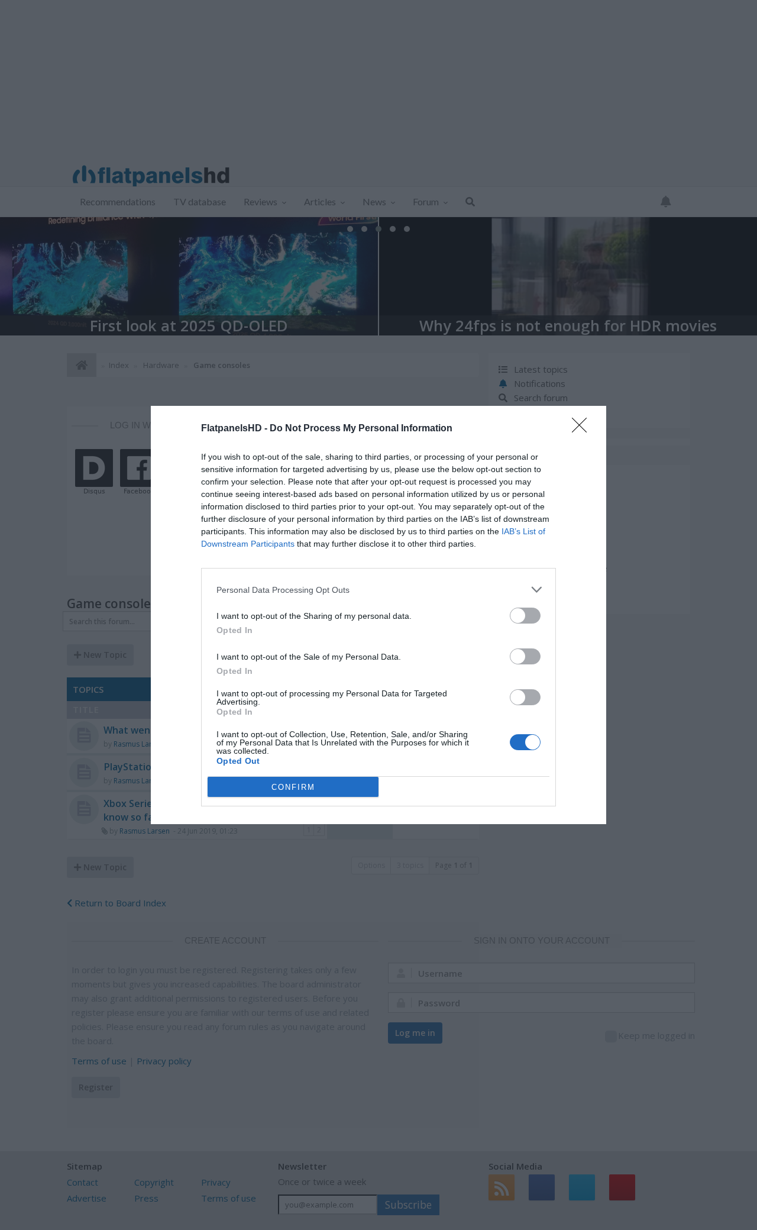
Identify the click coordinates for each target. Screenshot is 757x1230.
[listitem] (378, 589)
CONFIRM (293, 787)
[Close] (583, 429)
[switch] (525, 616)
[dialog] (378, 615)
